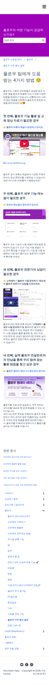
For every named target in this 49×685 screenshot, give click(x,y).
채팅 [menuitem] (10, 573)
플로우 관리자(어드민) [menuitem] (19, 516)
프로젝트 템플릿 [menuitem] (15, 527)
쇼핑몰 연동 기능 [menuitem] (16, 614)
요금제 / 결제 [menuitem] (11, 498)
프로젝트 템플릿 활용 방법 (14, 464)
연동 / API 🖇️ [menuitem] (14, 625)
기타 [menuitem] (10, 608)
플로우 (30, 59)
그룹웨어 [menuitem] (9, 642)
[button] (43, 493)
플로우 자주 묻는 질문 (13, 65)
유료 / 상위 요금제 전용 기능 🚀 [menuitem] (23, 562)
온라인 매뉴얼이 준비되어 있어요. (22, 204)
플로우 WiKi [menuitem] (10, 637)
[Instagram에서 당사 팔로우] (31, 664)
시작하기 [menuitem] (9, 493)
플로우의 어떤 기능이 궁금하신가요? (23, 32)
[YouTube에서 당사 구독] (21, 664)
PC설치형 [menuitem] (12, 596)
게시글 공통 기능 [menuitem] (16, 539)
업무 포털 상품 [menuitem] (12, 648)
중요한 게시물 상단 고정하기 (15, 471)
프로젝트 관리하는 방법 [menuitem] (19, 533)
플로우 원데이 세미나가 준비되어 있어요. (26, 371)
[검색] (43, 40)
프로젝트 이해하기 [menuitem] (17, 522)
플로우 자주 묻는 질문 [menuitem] (18, 619)
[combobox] (22, 40)
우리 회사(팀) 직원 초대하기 (15, 478)
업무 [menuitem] (10, 550)
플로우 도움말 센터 (12, 59)
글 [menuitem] (9, 545)
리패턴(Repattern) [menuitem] (14, 631)
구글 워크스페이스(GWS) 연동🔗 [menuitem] (24, 585)
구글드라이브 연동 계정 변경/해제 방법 (20, 485)
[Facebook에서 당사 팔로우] (26, 664)
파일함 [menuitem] (11, 568)
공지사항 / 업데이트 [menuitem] (14, 504)
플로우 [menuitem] (8, 510)
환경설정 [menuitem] (12, 602)
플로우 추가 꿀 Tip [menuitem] (17, 591)
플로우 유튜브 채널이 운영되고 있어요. (24, 127)
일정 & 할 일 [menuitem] (14, 556)
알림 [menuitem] (10, 579)
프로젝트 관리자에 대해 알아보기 (17, 457)
